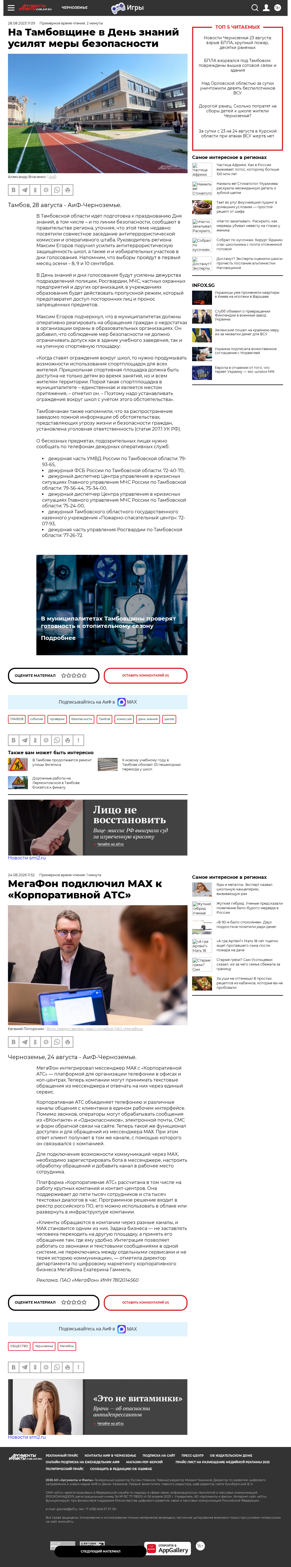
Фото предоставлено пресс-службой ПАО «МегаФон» (95, 1029)
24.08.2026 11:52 (21, 875)
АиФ (53, 177)
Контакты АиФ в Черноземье (110, 1456)
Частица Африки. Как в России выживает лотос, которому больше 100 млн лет (248, 169)
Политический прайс (65, 1469)
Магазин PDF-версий (144, 1462)
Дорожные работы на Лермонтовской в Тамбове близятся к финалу (56, 782)
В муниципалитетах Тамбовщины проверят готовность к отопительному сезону (108, 622)
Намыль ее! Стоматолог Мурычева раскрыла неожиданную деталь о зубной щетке (247, 188)
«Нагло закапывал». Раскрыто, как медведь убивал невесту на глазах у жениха (248, 225)
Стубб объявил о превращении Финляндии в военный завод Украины (242, 315)
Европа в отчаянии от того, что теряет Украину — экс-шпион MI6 (244, 370)
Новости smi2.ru (27, 858)
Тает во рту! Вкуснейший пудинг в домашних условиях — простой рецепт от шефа (247, 207)
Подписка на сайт (159, 1456)
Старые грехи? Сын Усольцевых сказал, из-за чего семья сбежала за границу (248, 964)
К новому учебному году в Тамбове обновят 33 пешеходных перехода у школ (151, 764)
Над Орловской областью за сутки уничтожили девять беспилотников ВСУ (237, 88)
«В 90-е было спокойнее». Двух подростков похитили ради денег (247, 924)
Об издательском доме (231, 1456)
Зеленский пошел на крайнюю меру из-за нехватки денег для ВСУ (247, 332)
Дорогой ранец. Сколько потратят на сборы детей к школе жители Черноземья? (238, 111)
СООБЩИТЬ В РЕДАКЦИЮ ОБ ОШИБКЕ (121, 1469)
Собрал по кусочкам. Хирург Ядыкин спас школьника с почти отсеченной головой (249, 244)
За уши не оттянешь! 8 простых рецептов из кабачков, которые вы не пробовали (250, 983)
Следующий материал (100, 1551)
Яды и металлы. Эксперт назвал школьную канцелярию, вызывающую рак (245, 889)
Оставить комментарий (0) (145, 675)
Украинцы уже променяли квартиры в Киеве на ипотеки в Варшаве (247, 295)
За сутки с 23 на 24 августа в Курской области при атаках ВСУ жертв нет (238, 133)
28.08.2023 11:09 (21, 23)
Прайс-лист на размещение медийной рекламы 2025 (223, 1462)
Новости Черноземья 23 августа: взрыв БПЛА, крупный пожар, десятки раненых (238, 43)
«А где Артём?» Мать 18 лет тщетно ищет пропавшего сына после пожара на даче (247, 945)
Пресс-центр (192, 1456)
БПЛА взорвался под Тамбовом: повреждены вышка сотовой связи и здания (238, 65)
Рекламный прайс (62, 1456)
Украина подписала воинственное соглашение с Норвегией (246, 351)
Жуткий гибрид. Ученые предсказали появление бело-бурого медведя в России (250, 908)
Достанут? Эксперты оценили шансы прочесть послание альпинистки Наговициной (249, 263)
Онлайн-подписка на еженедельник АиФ (83, 1462)
